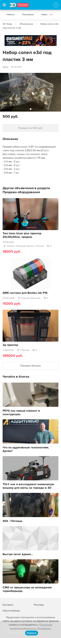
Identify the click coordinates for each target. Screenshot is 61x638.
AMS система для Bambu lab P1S (25, 293)
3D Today (7, 24)
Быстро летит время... (18, 554)
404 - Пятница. (13, 521)
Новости (10, 14)
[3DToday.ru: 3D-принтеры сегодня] (19, 6)
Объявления (26, 24)
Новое (46, 14)
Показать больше (30, 365)
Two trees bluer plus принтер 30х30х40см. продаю (22, 235)
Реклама (11, 41)
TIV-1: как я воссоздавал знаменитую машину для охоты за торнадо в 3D (28, 486)
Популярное (28, 14)
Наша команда (11, 610)
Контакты (8, 604)
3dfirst (5, 67)
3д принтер (10, 345)
